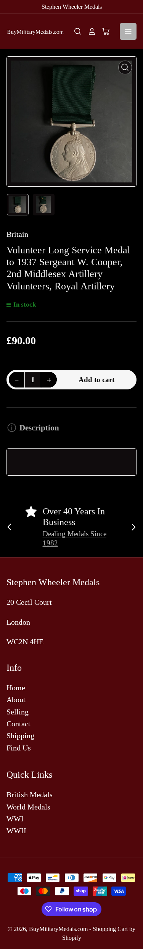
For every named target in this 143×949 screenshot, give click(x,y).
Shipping (20, 735)
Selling (17, 712)
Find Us (18, 748)
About (16, 699)
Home (15, 687)
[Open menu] (128, 31)
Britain (17, 234)
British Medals (29, 794)
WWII (16, 830)
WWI (15, 818)
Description (39, 427)
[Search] (77, 31)
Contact (18, 723)
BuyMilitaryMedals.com (58, 929)
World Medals (28, 807)
